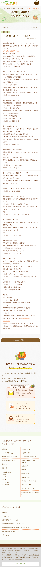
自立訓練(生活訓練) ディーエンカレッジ (13, 523)
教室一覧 (4, 468)
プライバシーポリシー (27, 485)
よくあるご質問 (25, 453)
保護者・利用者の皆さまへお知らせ (16, 8)
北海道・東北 (7, 472)
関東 (4, 474)
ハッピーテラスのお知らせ (28, 456)
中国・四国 (6, 482)
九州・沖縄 (6, 484)
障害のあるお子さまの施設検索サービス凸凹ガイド (16, 527)
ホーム (4, 8)
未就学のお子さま (10, 456)
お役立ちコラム (25, 477)
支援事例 (4, 464)
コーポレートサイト (7, 516)
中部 (4, 477)
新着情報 (4, 449)
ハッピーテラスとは (7, 453)
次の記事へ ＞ (35, 28)
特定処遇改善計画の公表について (11, 531)
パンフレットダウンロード (28, 481)
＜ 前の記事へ (5, 28)
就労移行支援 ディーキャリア (10, 520)
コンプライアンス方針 (27, 488)
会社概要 (4, 512)
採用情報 (23, 469)
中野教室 (5, 32)
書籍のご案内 (25, 473)
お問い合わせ (5, 535)
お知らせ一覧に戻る (20, 340)
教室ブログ (24, 466)
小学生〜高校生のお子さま (9, 460)
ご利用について (25, 449)
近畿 (4, 479)
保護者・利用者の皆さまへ (28, 461)
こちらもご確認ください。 (11, 51)
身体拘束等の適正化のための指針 (30, 493)
